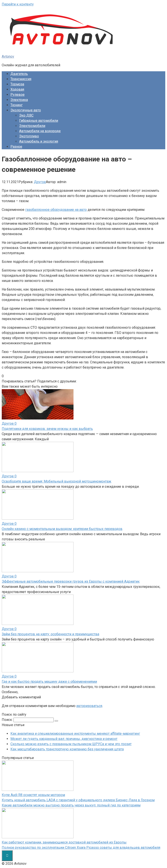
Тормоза (17, 84)
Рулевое (17, 95)
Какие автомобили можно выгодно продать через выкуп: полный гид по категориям (71, 805)
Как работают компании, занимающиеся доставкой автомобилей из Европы (64, 842)
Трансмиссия (20, 79)
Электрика (19, 100)
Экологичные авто (25, 110)
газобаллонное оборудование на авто (56, 210)
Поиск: (7, 720)
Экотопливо (29, 136)
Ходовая (17, 89)
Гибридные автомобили (38, 121)
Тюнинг (16, 105)
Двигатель (19, 74)
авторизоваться (89, 706)
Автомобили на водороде (40, 131)
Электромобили (32, 126)
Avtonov (8, 56)
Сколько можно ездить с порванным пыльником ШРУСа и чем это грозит (71, 744)
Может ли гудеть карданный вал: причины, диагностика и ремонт (63, 739)
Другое (40, 182)
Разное (16, 147)
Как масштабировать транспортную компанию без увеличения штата (67, 749)
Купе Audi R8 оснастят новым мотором (33, 795)
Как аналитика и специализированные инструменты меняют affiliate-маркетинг (75, 733)
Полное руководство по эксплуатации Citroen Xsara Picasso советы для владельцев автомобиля (81, 847)
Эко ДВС (26, 115)
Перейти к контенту (18, 4)
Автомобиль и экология (38, 141)
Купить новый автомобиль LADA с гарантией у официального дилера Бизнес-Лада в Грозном (78, 800)
